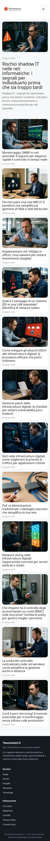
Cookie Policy (9, 824)
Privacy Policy (9, 820)
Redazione (7, 811)
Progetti (6, 783)
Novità (6, 779)
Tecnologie (8, 792)
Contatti (6, 815)
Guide (5, 774)
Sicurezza (7, 788)
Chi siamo (7, 806)
